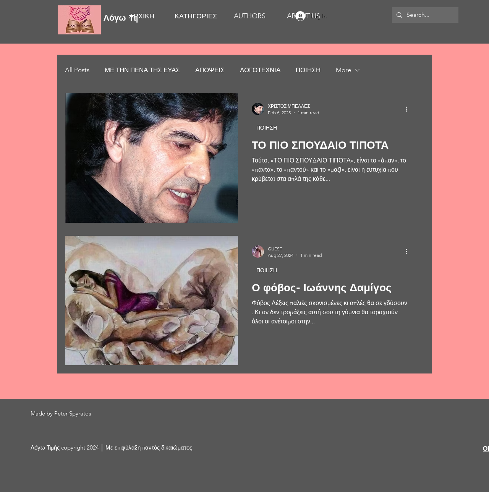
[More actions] (408, 109)
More (343, 70)
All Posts (77, 70)
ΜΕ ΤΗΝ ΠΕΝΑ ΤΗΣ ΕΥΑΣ (142, 70)
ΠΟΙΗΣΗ (308, 70)
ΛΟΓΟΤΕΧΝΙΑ (260, 70)
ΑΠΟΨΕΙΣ (210, 70)
